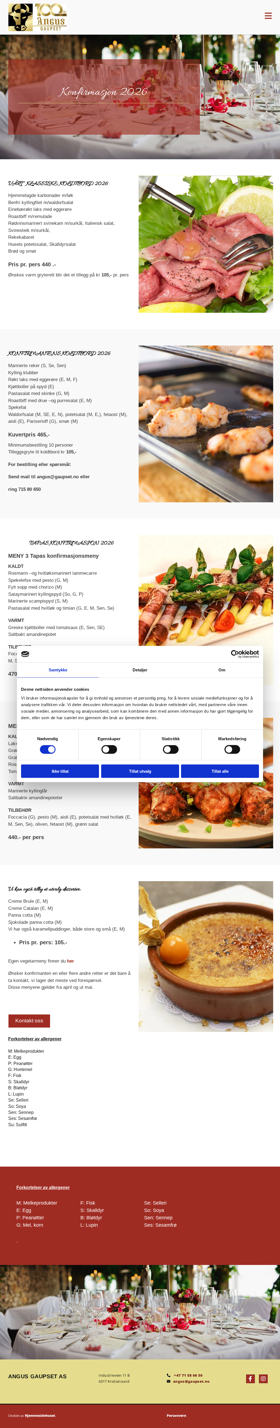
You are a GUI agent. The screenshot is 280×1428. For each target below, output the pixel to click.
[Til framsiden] (85, 17)
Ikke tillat (60, 771)
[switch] (109, 749)
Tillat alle (220, 771)
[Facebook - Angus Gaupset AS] (250, 1379)
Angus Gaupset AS (37, 1376)
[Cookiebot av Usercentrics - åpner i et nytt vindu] (235, 654)
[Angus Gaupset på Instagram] (263, 1379)
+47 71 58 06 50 (188, 1375)
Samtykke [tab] (58, 670)
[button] (219, 16)
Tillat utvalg (140, 771)
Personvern (176, 1415)
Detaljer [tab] (140, 670)
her (70, 961)
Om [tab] (221, 670)
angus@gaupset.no (191, 1381)
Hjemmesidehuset (40, 1415)
